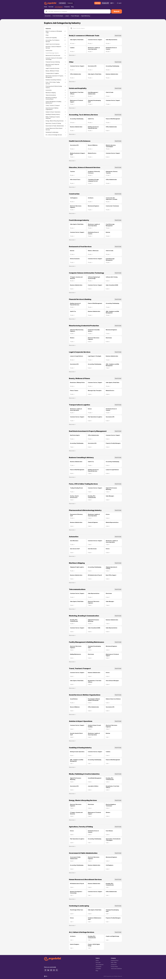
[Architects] (95, 199)
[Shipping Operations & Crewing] (113, 569)
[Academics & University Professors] (95, 173)
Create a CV (105, 3)
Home (45, 6)
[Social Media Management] (95, 780)
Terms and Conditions (116, 968)
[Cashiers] (77, 49)
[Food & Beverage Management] (113, 226)
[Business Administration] (113, 76)
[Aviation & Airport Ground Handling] (95, 727)
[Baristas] (113, 234)
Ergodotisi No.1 (114, 960)
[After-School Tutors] (77, 181)
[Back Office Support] (113, 577)
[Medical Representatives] (113, 524)
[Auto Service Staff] (77, 550)
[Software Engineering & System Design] (95, 279)
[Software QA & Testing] (113, 279)
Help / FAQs (114, 962)
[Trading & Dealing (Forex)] (77, 489)
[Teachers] (77, 173)
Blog (72, 6)
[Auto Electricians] (95, 550)
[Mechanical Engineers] (95, 207)
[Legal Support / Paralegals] (95, 358)
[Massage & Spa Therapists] (95, 392)
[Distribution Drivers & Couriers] (113, 49)
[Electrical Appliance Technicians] (113, 806)
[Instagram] (51, 970)
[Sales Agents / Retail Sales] (77, 41)
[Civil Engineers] (77, 199)
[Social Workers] (77, 700)
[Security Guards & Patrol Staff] (77, 735)
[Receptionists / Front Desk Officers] (77, 94)
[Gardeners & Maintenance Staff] (95, 919)
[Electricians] (113, 339)
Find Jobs (51, 6)
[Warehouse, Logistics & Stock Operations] (95, 49)
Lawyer (67, 15)
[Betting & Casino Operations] (77, 753)
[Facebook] (45, 970)
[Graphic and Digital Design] (113, 938)
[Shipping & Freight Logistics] (77, 569)
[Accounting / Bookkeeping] (113, 68)
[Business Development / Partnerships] (77, 893)
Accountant (48, 15)
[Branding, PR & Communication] (95, 497)
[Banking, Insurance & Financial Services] (95, 128)
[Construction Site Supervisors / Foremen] (113, 199)
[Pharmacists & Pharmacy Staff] (77, 516)
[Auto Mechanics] (77, 542)
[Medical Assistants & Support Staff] (77, 155)
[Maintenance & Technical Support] (77, 102)
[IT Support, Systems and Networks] (77, 279)
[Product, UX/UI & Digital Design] (95, 946)
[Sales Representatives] (113, 41)
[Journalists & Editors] (95, 788)
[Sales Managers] (113, 497)
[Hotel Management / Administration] (95, 94)
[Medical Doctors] (95, 155)
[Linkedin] (48, 970)
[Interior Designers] (77, 946)
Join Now (97, 3)
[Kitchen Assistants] (77, 260)
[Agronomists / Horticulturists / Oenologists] (113, 840)
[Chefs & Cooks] (113, 94)
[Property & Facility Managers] (113, 445)
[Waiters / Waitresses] (95, 252)
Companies (67, 6)
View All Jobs (118, 35)
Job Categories (59, 6)
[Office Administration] (77, 76)
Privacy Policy (114, 966)
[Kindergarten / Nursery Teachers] (113, 173)
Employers (70, 3)
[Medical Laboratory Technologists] (113, 147)
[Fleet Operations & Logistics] (95, 418)
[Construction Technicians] (113, 207)
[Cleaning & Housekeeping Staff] (95, 102)
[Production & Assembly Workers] (95, 331)
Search (116, 11)
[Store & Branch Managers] (113, 682)
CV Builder (98, 968)
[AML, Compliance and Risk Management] (113, 313)
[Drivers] (95, 410)
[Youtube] (54, 970)
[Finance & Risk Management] (113, 120)
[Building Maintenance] (77, 656)
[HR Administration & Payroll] (95, 577)
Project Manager (75, 15)
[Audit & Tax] (95, 120)
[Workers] (77, 339)
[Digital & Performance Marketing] (113, 489)
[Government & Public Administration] (77, 859)
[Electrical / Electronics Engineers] (77, 207)
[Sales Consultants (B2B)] (113, 287)
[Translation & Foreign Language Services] (95, 181)
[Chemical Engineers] (95, 524)
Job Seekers (62, 3)
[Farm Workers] (113, 832)
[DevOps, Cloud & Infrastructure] (77, 497)
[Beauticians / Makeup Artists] (77, 384)
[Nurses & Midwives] (95, 147)
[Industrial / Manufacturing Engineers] (77, 331)
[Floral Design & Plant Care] (77, 911)
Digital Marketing (85, 15)
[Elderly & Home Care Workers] (113, 700)
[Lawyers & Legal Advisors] (77, 358)
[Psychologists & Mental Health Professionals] (95, 700)
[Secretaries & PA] (95, 68)
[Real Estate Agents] (77, 437)
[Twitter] (57, 970)
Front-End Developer (58, 15)
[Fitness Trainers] (77, 392)
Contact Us (113, 964)
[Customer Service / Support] (95, 41)
